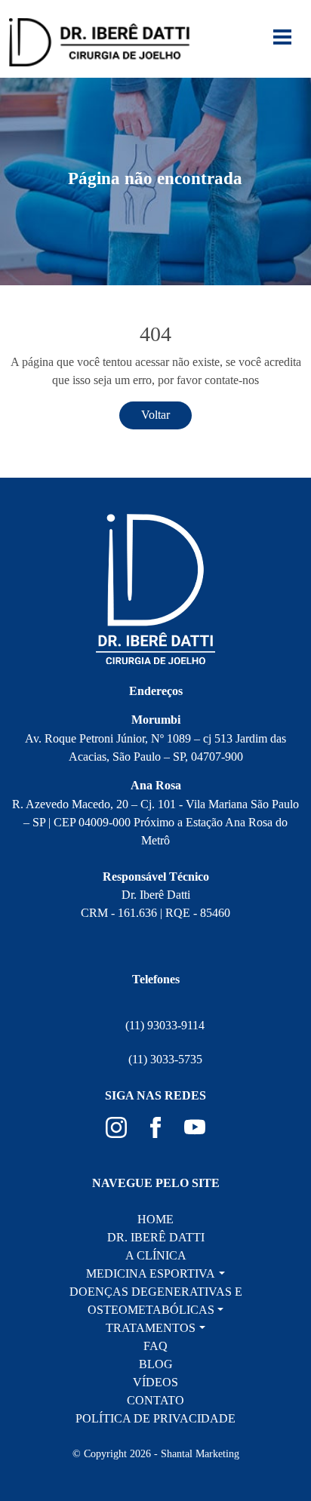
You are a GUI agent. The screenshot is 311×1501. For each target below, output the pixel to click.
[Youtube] (194, 1126)
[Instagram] (118, 1126)
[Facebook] (157, 1126)
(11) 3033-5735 (165, 1059)
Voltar (155, 414)
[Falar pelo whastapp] (269, 1391)
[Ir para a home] (99, 41)
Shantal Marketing (200, 1453)
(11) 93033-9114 (165, 1025)
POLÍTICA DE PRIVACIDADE (155, 1418)
